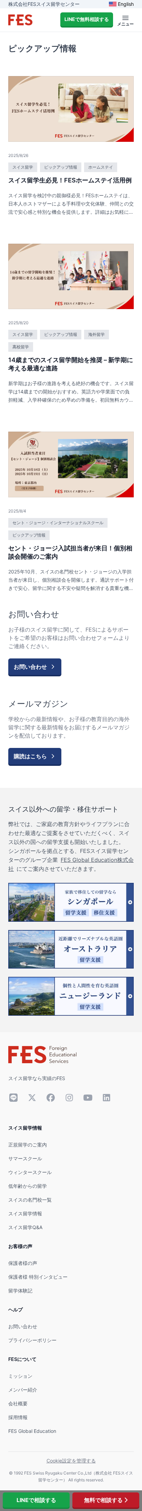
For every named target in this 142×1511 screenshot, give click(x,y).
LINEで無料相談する (86, 19)
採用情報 (18, 1417)
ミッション (20, 1376)
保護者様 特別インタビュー (38, 1277)
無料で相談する (103, 1500)
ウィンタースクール (30, 1172)
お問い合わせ (22, 1326)
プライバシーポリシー (32, 1340)
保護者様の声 (22, 1263)
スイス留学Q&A (25, 1227)
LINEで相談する (36, 1500)
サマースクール (25, 1158)
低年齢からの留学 (27, 1186)
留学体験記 (20, 1290)
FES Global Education (32, 1431)
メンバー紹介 (22, 1390)
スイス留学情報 (25, 1213)
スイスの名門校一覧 (30, 1200)
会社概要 (18, 1403)
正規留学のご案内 (27, 1145)
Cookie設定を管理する (71, 1461)
